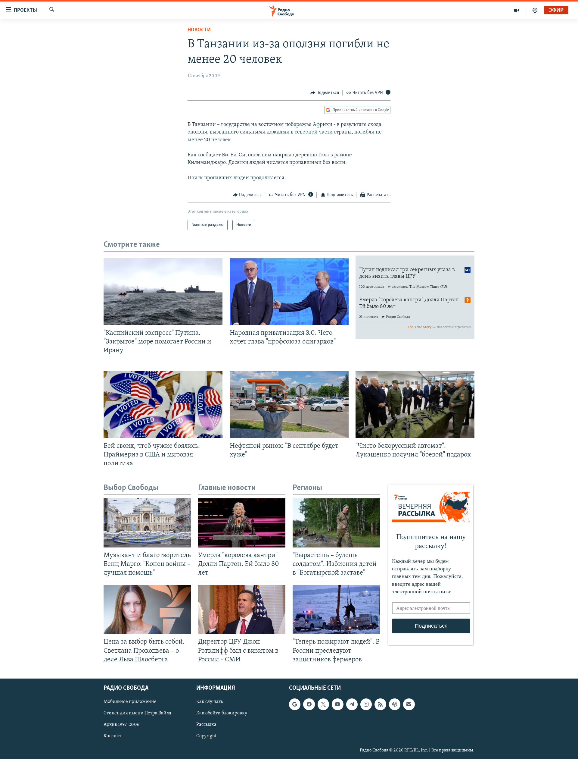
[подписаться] (409, 704)
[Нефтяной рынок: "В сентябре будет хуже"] (289, 404)
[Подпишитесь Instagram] (366, 704)
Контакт (112, 736)
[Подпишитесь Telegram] (352, 704)
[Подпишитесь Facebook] (309, 704)
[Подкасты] (394, 704)
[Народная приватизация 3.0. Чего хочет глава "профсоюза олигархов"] (289, 291)
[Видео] (517, 10)
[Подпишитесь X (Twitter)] (323, 704)
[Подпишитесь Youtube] (337, 704)
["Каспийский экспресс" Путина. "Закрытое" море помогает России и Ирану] (163, 291)
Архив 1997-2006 (121, 724)
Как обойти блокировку (221, 713)
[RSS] (380, 704)
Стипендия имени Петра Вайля (137, 713)
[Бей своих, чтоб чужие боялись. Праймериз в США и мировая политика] (163, 404)
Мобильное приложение (130, 701)
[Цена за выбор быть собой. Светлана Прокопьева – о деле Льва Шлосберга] (147, 609)
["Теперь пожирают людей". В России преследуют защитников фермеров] (336, 609)
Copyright (206, 736)
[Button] (324, 93)
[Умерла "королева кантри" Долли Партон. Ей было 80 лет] (241, 522)
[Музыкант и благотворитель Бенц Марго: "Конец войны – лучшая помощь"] (147, 522)
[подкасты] (535, 10)
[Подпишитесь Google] (294, 704)
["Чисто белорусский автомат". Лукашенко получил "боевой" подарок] (415, 404)
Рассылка (206, 724)
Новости (199, 30)
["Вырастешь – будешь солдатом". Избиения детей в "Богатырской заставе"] (336, 522)
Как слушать (209, 701)
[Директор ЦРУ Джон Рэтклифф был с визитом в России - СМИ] (241, 609)
